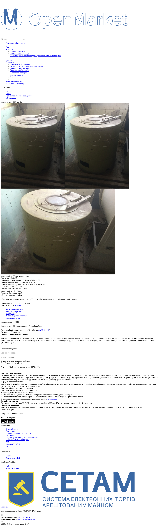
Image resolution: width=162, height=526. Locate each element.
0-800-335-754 (24, 517)
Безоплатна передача (18, 73)
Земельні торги (16, 75)
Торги (8, 47)
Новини (9, 60)
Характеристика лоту (14, 309)
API (7, 442)
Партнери (10, 435)
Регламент (10, 62)
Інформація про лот (13, 312)
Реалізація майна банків (20, 64)
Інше (12, 77)
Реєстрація (20, 43)
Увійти (8, 456)
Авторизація (11, 43)
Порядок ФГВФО (13, 444)
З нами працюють (17, 51)
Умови (8, 446)
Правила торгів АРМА (19, 71)
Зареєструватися (12, 468)
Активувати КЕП (13, 458)
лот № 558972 (43, 330)
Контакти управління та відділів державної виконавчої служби (35, 56)
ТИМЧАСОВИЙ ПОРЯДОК (17, 440)
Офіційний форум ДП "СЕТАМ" (19, 433)
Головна (4, 507)
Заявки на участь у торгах (16, 316)
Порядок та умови (13, 318)
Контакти (9, 49)
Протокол (19, 305)
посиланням (53, 399)
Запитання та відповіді (19, 54)
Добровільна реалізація (19, 69)
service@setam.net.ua (26, 519)
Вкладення (10, 314)
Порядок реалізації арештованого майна (26, 66)
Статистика (10, 431)
